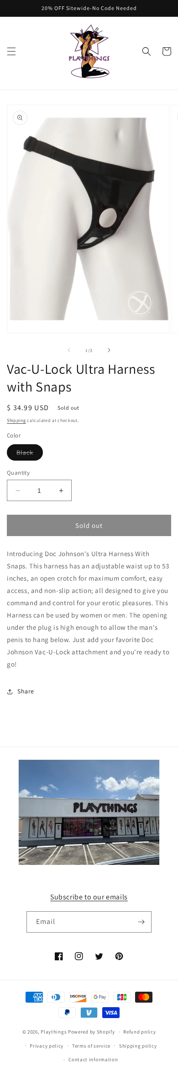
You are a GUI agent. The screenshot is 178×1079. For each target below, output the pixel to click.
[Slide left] (69, 350)
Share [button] (25, 691)
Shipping (16, 420)
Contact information (93, 1059)
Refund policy (139, 1032)
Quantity (18, 473)
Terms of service (91, 1046)
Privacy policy (46, 1046)
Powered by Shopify (91, 1032)
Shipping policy (138, 1046)
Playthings (54, 1032)
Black (29, 454)
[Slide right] (109, 350)
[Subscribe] (141, 922)
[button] (11, 51)
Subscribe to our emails (89, 897)
